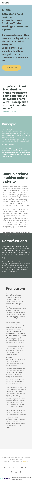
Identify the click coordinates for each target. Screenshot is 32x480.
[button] (29, 2)
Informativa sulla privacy (16, 463)
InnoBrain (25, 461)
